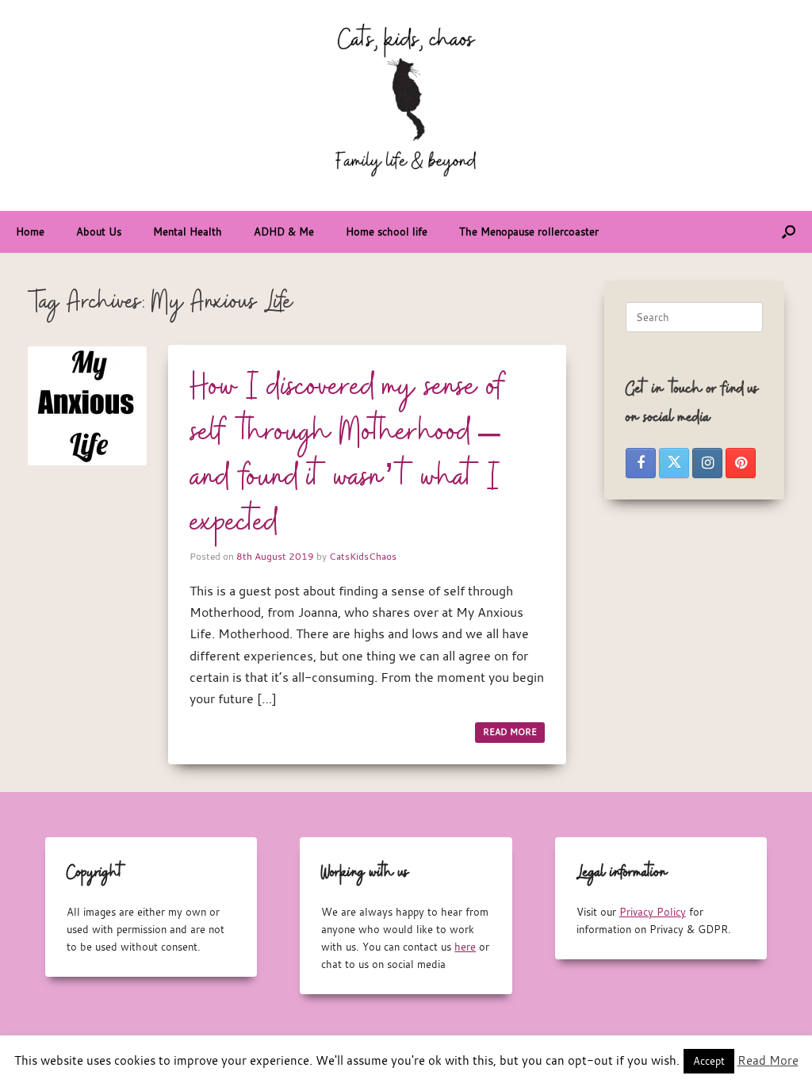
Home (30, 231)
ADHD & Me (284, 231)
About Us (98, 231)
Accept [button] (709, 1061)
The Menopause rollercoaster (529, 231)
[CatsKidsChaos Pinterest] (741, 463)
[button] (788, 232)
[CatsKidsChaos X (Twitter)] (674, 463)
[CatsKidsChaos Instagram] (707, 463)
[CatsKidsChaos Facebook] (641, 463)
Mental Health (187, 231)
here (465, 946)
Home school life (386, 231)
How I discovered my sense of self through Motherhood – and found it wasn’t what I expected (348, 455)
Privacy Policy (652, 912)
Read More (768, 1060)
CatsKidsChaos (362, 555)
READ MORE (510, 731)
